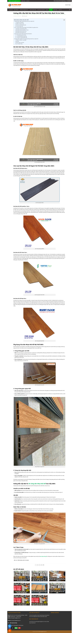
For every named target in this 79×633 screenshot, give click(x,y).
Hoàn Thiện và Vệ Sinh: (20, 42)
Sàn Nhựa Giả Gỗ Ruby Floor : (21, 32)
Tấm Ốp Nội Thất (33, 9)
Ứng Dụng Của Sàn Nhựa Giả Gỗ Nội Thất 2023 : (23, 33)
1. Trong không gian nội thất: (21, 35)
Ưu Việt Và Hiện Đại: (19, 26)
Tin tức (51, 9)
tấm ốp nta (21, 625)
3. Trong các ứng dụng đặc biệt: (21, 37)
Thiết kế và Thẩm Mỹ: (20, 22)
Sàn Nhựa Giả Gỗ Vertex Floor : (21, 31)
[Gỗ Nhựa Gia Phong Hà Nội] (15, 5)
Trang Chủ (11, 9)
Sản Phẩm (16, 9)
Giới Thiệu (55, 9)
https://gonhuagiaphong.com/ (15, 0)
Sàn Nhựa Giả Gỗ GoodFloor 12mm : (22, 30)
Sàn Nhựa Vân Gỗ (41, 9)
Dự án (47, 9)
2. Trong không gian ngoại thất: (21, 36)
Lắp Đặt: (17, 41)
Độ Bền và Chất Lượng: (20, 23)
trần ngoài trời (16, 625)
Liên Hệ (27, 0)
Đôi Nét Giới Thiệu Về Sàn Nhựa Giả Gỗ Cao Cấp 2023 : (25, 21)
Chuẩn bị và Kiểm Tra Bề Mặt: (21, 40)
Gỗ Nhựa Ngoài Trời (24, 9)
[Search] (70, 9)
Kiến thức (23, 0)
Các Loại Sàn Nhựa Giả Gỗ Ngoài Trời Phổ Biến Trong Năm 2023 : (27, 27)
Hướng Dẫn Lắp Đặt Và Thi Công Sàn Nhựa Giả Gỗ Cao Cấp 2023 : (27, 38)
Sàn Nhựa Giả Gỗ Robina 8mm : (21, 28)
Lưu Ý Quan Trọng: (19, 43)
